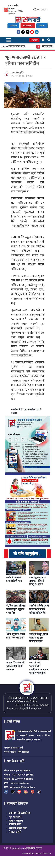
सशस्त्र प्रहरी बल (18, 828)
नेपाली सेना (15, 824)
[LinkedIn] (37, 32)
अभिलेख (13, 25)
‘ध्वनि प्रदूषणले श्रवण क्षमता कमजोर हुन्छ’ (15, 636)
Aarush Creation (43, 854)
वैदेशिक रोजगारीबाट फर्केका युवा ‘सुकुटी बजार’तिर (15, 609)
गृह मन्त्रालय (15, 816)
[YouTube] (32, 32)
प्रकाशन (42, 25)
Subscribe (28, 25)
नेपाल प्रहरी (15, 832)
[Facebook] (18, 32)
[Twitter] (27, 32)
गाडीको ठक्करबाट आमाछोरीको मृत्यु (14, 579)
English (34, 40)
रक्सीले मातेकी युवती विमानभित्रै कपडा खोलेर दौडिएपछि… (39, 609)
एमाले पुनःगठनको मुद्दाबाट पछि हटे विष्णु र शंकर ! (37, 581)
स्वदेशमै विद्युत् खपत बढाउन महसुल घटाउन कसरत (38, 637)
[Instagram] (23, 32)
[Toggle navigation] (9, 40)
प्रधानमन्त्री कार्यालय (20, 813)
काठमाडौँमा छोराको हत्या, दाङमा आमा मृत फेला (15, 666)
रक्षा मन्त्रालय (16, 820)
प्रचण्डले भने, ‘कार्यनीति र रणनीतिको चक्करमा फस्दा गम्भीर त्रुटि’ (39, 668)
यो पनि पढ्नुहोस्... (27, 553)
